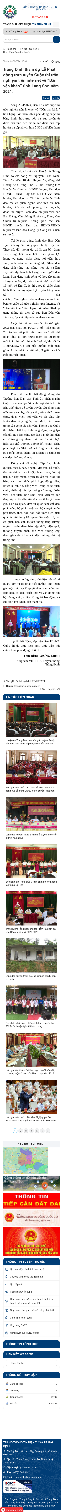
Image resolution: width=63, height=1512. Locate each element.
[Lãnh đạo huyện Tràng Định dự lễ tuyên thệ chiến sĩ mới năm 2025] (31, 814)
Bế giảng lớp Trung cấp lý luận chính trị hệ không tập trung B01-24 (31, 883)
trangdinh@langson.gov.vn (28, 1477)
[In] (52, 61)
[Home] (10, 12)
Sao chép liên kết (51, 689)
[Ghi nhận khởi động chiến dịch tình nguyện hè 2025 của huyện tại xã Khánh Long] (31, 1002)
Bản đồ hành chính (31, 1144)
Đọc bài (46, 97)
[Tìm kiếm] (56, 39)
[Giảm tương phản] (59, 61)
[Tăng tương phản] (55, 61)
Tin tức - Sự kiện (42, 24)
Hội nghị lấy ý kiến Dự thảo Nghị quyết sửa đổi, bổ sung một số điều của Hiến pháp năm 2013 (30, 1071)
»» (48, 1130)
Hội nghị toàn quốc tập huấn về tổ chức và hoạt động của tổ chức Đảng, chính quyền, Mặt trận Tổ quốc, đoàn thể (30, 789)
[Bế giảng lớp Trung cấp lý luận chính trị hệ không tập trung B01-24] (31, 861)
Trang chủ (10, 24)
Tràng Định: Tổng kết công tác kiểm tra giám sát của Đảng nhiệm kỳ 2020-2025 (31, 930)
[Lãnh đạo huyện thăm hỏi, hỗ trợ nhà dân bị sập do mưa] (31, 955)
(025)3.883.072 (28, 1467)
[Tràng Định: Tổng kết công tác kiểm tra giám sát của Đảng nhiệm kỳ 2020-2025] (31, 908)
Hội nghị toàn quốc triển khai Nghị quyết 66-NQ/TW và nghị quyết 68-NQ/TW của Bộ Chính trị (31, 1119)
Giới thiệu (24, 24)
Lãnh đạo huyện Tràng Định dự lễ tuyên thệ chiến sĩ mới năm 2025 (31, 836)
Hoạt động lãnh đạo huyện (16, 52)
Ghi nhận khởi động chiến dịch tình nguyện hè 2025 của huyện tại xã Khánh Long (30, 1024)
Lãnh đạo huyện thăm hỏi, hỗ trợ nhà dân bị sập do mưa (31, 977)
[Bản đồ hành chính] (25, 1160)
